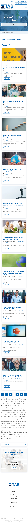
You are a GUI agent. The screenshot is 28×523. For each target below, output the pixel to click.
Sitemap (20, 521)
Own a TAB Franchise (21, 1)
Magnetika (21, 520)
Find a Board (10, 1)
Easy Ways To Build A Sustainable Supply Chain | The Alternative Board (13, 273)
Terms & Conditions (14, 521)
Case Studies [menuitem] (14, 507)
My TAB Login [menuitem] (14, 498)
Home (2, 32)
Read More (7, 78)
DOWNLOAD (14, 467)
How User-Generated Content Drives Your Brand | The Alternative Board (14, 67)
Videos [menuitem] (14, 511)
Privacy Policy (8, 521)
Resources (7, 32)
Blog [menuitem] (14, 505)
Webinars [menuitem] (14, 509)
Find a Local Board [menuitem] (14, 494)
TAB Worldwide (19, 3)
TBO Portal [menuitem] (14, 496)
